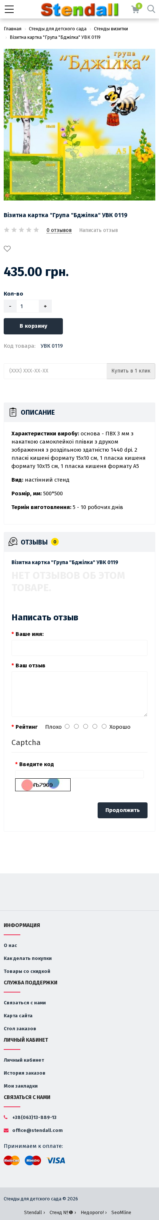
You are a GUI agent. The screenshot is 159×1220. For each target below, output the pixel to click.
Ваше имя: (30, 634)
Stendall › (34, 1212)
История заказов (24, 1073)
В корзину (33, 326)
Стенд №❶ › (63, 1212)
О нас (10, 945)
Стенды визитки (111, 28)
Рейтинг (27, 727)
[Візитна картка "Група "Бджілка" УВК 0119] (79, 124)
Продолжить (122, 810)
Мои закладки (21, 1086)
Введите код (36, 764)
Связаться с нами (25, 1002)
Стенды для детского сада (58, 28)
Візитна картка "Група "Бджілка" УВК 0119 (55, 37)
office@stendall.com (37, 1130)
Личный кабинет (24, 1060)
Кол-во (13, 293)
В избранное (8, 249)
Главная (12, 28)
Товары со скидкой (27, 971)
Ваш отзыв (30, 665)
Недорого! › (93, 1212)
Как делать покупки (28, 958)
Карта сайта (18, 1015)
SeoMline (121, 1212)
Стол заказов (20, 1028)
